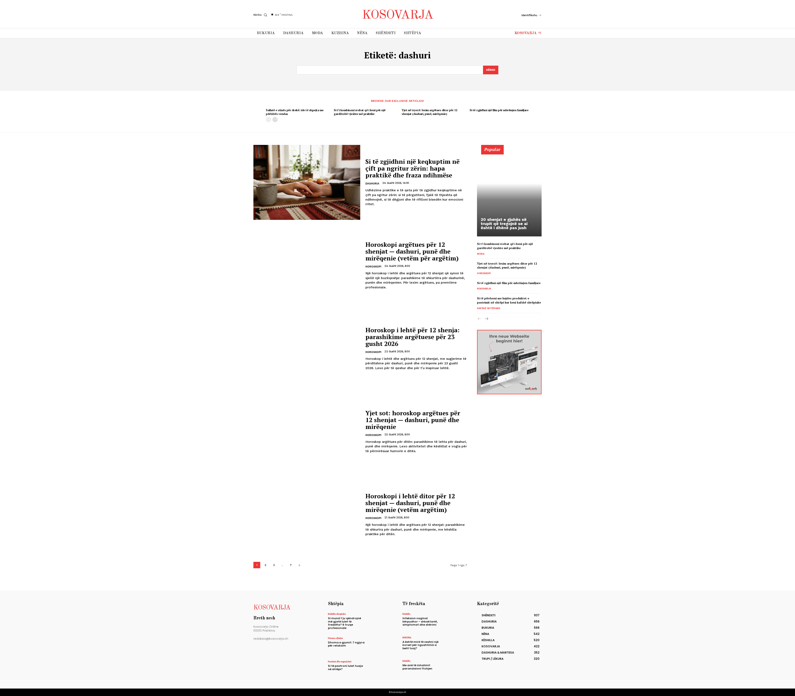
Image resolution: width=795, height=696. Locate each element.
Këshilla (406, 614)
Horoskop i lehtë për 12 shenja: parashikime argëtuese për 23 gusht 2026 (412, 337)
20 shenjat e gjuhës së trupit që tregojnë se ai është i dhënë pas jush (504, 223)
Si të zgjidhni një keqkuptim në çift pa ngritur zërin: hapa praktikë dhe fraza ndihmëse (412, 168)
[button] (261, 14)
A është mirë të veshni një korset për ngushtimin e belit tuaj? (420, 645)
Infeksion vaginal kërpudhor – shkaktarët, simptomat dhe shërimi (420, 621)
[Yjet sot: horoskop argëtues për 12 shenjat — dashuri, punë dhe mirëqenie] (306, 431)
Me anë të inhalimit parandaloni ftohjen (417, 667)
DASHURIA (372, 183)
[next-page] (275, 119)
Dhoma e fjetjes (335, 638)
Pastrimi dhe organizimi (339, 661)
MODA (480, 253)
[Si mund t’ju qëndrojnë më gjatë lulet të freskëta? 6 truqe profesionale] (380, 622)
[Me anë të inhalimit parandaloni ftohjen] (454, 669)
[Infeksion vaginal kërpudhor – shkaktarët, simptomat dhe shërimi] (454, 622)
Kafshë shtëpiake (488, 308)
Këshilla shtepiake (337, 614)
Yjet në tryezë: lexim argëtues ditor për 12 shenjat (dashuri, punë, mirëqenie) (429, 112)
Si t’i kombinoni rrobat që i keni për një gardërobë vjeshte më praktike (359, 112)
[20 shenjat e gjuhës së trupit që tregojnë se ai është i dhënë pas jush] (509, 192)
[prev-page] (268, 119)
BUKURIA (406, 637)
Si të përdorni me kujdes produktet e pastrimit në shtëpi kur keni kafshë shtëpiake (509, 300)
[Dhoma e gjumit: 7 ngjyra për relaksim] (380, 646)
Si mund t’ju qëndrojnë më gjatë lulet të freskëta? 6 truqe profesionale (344, 623)
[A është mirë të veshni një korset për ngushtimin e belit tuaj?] (454, 645)
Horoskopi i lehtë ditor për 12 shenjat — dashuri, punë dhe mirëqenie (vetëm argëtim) (410, 503)
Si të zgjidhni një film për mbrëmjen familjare (499, 110)
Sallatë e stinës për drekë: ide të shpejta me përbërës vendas (295, 112)
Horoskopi (373, 266)
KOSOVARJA (484, 288)
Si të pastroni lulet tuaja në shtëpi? (345, 667)
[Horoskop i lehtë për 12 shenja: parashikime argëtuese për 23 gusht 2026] (306, 348)
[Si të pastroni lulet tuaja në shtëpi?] (380, 669)
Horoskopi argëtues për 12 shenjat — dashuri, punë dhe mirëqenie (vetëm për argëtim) (412, 251)
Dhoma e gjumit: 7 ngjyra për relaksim (346, 644)
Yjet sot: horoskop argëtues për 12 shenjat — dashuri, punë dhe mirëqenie (412, 420)
